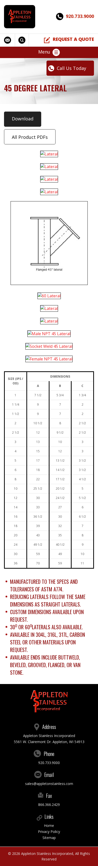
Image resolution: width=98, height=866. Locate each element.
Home (49, 825)
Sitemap (49, 837)
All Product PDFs (30, 137)
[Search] (22, 40)
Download (22, 119)
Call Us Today (71, 68)
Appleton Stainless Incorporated (47, 853)
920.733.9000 (80, 16)
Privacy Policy (49, 831)
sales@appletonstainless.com (9, 40)
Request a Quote (73, 39)
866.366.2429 (49, 804)
